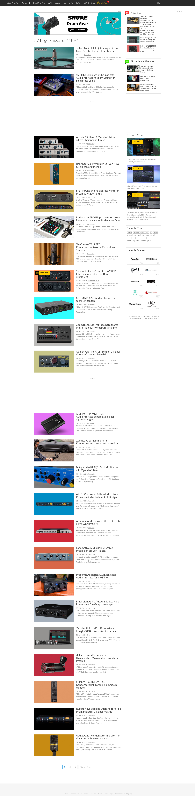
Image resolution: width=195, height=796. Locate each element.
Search (191, 3)
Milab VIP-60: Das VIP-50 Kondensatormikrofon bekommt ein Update (96, 684)
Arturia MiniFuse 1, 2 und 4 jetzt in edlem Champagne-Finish (95, 138)
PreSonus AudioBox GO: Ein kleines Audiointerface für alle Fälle (96, 576)
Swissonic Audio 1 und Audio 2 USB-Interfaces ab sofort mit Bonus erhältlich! (96, 274)
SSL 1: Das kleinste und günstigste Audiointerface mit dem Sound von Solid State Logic (95, 77)
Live (71, 3)
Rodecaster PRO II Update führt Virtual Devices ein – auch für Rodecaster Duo (98, 219)
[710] (135, 258)
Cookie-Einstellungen (135, 318)
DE (158, 3)
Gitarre (26, 3)
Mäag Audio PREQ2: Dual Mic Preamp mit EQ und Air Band (97, 469)
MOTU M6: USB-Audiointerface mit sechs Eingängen (96, 299)
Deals (104, 3)
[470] (135, 270)
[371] (135, 292)
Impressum (146, 316)
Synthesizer (54, 3)
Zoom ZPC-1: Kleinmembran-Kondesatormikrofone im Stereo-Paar (97, 442)
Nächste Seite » (86, 767)
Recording (39, 3)
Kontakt (154, 316)
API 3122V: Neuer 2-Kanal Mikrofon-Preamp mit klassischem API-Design (97, 496)
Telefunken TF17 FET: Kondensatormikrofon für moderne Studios (96, 247)
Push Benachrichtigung (151, 318)
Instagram (171, 3)
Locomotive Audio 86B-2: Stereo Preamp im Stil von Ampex (94, 549)
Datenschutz (136, 316)
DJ (65, 3)
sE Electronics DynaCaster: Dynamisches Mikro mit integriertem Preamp (97, 658)
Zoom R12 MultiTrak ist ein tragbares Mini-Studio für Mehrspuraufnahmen (97, 326)
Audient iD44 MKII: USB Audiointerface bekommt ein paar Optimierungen (95, 416)
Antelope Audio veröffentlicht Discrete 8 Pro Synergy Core (98, 522)
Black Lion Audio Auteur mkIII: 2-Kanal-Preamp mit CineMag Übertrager (98, 603)
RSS (186, 3)
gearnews (12, 3)
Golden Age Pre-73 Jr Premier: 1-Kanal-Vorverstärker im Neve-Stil (98, 353)
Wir (129, 316)
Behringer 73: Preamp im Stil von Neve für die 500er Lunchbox (98, 165)
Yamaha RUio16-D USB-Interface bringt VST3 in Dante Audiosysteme (96, 630)
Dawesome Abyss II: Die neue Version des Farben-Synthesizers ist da (141, 152)
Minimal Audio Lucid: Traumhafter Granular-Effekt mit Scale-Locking (142, 178)
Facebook (175, 3)
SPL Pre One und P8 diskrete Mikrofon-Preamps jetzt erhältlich (98, 192)
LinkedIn (166, 3)
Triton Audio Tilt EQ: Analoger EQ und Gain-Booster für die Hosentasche (97, 49)
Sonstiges (89, 3)
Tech (78, 3)
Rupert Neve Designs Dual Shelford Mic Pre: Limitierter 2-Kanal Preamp (98, 710)
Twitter (180, 3)
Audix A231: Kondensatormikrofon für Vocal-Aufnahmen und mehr (98, 737)
